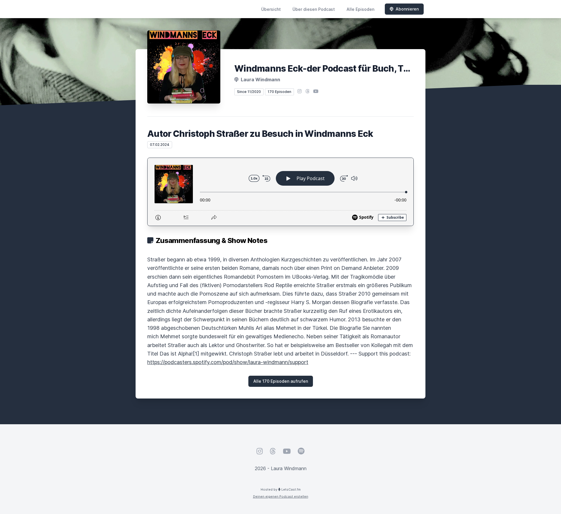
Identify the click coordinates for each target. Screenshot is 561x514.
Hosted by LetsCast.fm (281, 489)
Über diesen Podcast (313, 9)
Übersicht (271, 9)
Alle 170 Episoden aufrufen (280, 381)
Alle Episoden (360, 9)
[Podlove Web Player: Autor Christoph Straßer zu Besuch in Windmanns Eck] (280, 192)
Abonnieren (407, 8)
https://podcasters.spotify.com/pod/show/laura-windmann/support (227, 362)
